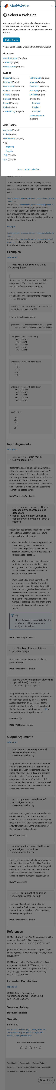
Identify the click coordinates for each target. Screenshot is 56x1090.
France (6, 99)
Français (36, 111)
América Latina (10, 58)
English (35, 107)
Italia (5, 107)
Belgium (7, 78)
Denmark (7, 82)
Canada (7, 62)
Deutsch (36, 103)
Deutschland (9, 86)
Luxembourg (9, 111)
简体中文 (10, 147)
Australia (7, 130)
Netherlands (35, 78)
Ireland (6, 103)
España (6, 90)
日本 (5, 155)
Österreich (34, 86)
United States (9, 66)
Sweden (33, 95)
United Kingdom (37, 115)
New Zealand (9, 138)
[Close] (52, 6)
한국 (5, 159)
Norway (33, 82)
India (5, 134)
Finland (6, 95)
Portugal (34, 90)
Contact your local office (28, 169)
